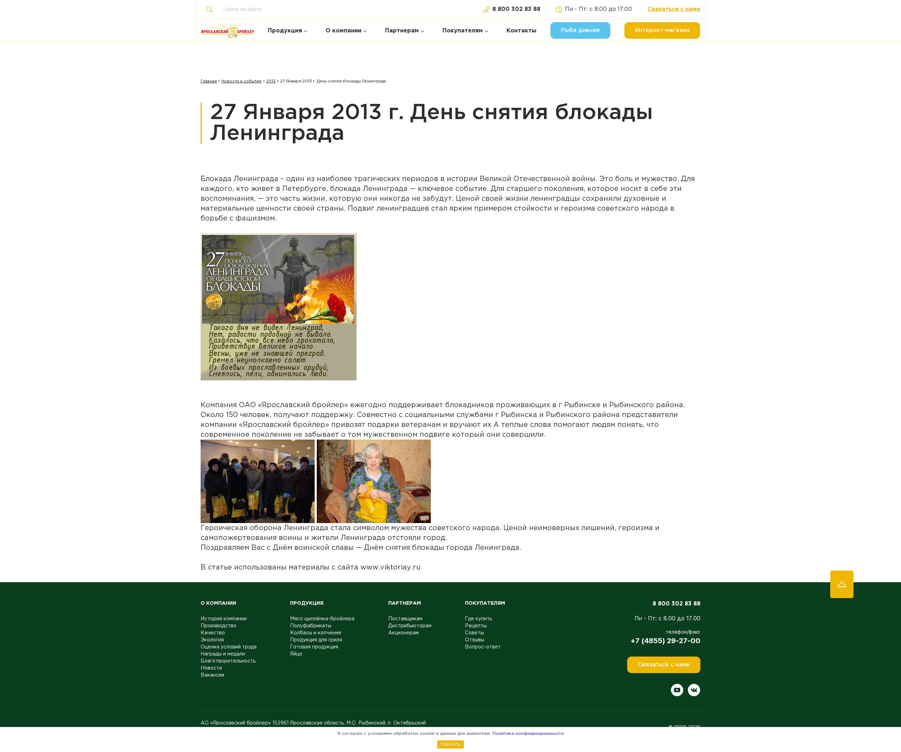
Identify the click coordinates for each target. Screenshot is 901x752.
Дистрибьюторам (409, 626)
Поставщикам (405, 619)
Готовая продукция (314, 647)
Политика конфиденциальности (528, 733)
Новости (211, 668)
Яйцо (296, 654)
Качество (213, 633)
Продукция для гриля (316, 640)
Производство (219, 626)
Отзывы (474, 640)
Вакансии (212, 675)
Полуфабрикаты (310, 626)
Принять (450, 744)
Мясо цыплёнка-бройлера (322, 619)
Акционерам (403, 633)
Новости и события (241, 81)
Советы (474, 633)
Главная (209, 81)
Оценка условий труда (229, 647)
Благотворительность (228, 661)
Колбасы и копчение (315, 633)
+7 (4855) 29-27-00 (665, 640)
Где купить (478, 619)
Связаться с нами (674, 9)
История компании (224, 619)
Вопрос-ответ (483, 647)
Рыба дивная (580, 30)
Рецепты (476, 626)
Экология (212, 640)
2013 (271, 81)
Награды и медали (223, 654)
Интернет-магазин (662, 30)
